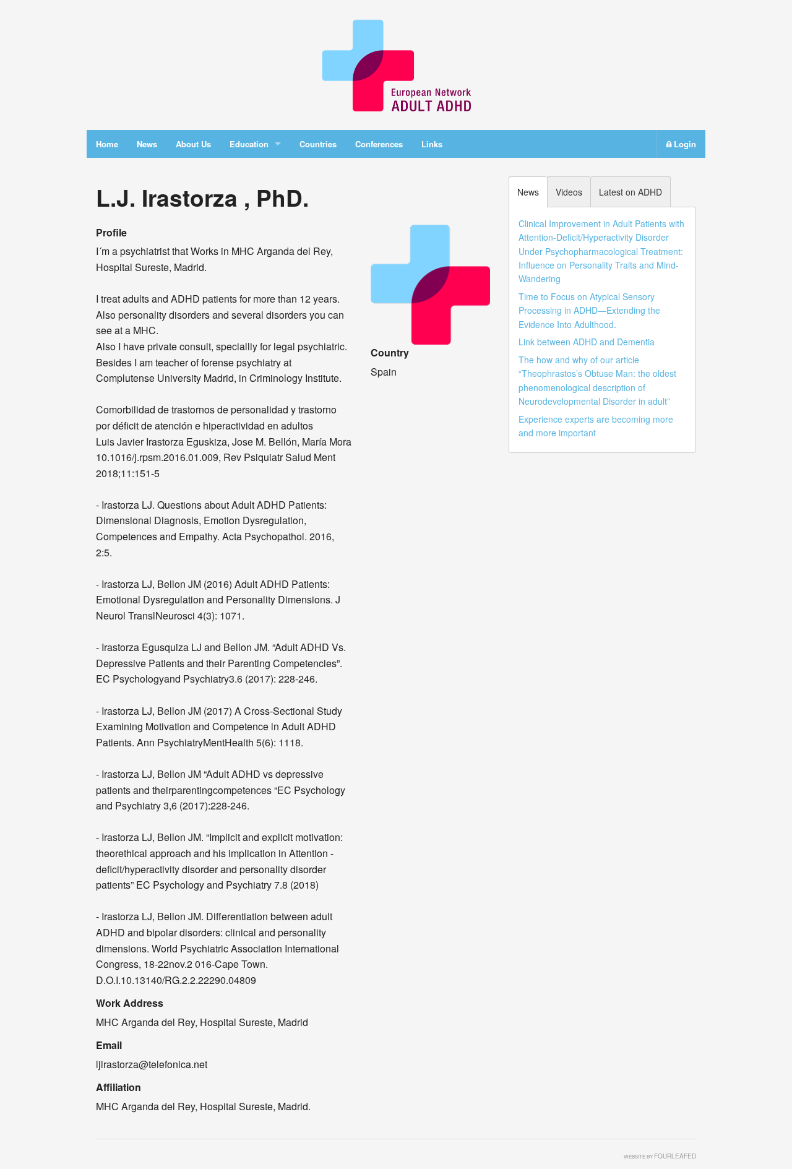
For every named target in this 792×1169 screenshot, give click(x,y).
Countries (318, 144)
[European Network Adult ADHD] (396, 63)
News (147, 144)
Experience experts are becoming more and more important (596, 426)
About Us (193, 144)
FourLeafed (675, 1156)
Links (431, 144)
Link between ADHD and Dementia (587, 341)
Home (107, 144)
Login (683, 144)
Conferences (379, 144)
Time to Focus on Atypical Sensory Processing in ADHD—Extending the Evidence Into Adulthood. (589, 310)
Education (249, 144)
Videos (569, 192)
